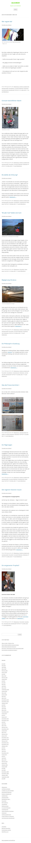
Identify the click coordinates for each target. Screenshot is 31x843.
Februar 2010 (4, 761)
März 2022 (4, 675)
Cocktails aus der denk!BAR (8, 790)
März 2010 (4, 759)
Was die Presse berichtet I (10, 385)
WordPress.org (5, 831)
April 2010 (4, 758)
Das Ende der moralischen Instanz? (9, 650)
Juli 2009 (3, 768)
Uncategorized (23, 202)
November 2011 (5, 753)
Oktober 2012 (5, 746)
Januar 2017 (4, 717)
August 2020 (4, 691)
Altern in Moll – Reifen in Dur (8, 643)
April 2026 (4, 667)
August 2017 (4, 713)
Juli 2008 (3, 778)
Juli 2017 (3, 715)
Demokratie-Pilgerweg (6, 792)
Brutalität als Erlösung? (10, 175)
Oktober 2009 (5, 765)
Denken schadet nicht (24, 86)
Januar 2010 (4, 763)
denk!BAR (15, 3)
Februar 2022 (4, 677)
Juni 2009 (4, 770)
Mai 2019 (4, 696)
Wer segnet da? (7, 21)
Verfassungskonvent (6, 814)
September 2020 (5, 689)
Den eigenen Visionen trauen (12, 490)
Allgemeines (16, 86)
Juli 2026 (3, 663)
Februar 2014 (4, 734)
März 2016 (4, 725)
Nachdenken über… (6, 799)
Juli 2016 (3, 722)
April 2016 (4, 723)
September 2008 (5, 777)
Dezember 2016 (5, 718)
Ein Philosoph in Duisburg (10, 344)
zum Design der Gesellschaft (8, 90)
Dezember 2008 (5, 771)
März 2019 (4, 698)
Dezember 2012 (5, 742)
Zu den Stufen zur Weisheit (8, 816)
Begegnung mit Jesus (9, 280)
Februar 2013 (4, 741)
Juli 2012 (3, 747)
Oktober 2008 (5, 775)
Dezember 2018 (5, 699)
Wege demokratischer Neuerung (9, 646)
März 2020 (4, 693)
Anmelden (4, 826)
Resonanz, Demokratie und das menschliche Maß (12, 648)
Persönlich (11, 164)
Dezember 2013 (5, 737)
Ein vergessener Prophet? (10, 565)
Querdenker (11, 88)
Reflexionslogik (5, 806)
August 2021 (4, 679)
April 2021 (4, 686)
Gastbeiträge (4, 795)
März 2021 (4, 687)
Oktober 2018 (5, 703)
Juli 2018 (3, 705)
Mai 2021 (4, 684)
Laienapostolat (5, 88)
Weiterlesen (13, 197)
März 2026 (4, 669)
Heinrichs (10, 352)
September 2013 (5, 739)
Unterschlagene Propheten (8, 811)
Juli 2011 (3, 756)
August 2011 (4, 754)
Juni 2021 (4, 682)
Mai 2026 (4, 665)
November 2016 (5, 720)
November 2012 (5, 744)
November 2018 (5, 701)
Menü (15, 9)
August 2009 (4, 766)
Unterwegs (26, 88)
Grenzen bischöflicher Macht (11, 101)
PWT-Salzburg (5, 802)
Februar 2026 (4, 670)
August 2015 (4, 730)
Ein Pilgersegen (7, 445)
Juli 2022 (3, 674)
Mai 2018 (4, 706)
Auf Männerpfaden (6, 789)
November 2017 (5, 711)
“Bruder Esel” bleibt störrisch (11, 213)
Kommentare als (6, 830)
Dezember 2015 (5, 729)
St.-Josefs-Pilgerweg (19, 88)
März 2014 (4, 732)
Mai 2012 (4, 749)
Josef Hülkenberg (18, 166)
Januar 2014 (4, 735)
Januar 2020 (4, 694)
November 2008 (5, 773)
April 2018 (4, 708)
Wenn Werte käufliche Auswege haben (10, 645)
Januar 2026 (4, 672)
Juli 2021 (3, 681)
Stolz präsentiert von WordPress (8, 840)
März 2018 (4, 710)
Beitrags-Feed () (6, 828)
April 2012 (4, 751)
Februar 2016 (4, 727)
